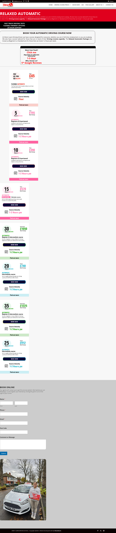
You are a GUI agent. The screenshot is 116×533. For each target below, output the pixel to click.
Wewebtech (58, 530)
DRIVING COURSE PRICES (61, 5)
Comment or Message (7, 437)
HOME (51, 5)
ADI (83, 5)
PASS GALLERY (90, 5)
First (1, 406)
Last (16, 406)
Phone (2, 410)
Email (2, 419)
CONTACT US (109, 5)
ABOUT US (99, 5)
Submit (3, 453)
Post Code (3, 428)
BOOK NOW (76, 5)
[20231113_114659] (23, 520)
